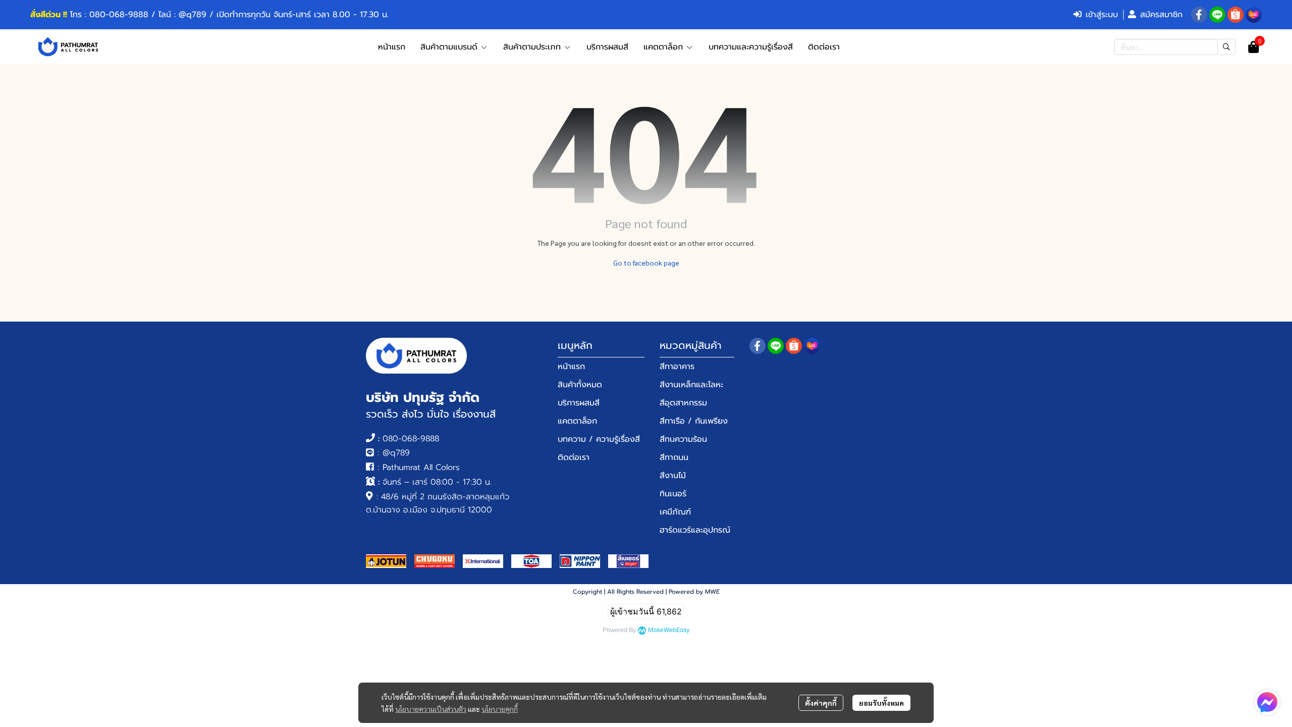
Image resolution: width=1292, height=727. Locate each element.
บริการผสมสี (579, 403)
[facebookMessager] (1267, 702)
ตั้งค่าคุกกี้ (821, 702)
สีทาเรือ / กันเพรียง (694, 421)
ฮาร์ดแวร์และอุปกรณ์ (695, 530)
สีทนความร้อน (683, 439)
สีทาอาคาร (677, 366)
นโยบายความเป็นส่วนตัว (430, 708)
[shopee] (1235, 15)
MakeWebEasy (668, 630)
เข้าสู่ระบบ (1102, 15)
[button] (1175, 47)
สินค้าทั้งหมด (580, 385)
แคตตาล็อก (577, 421)
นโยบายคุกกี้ (499, 708)
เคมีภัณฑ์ (675, 512)
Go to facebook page (646, 262)
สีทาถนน (674, 457)
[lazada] (1254, 15)
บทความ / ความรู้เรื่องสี (599, 439)
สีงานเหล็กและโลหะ (691, 385)
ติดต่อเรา (573, 457)
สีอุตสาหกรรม (683, 403)
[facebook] (1199, 15)
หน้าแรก (571, 366)
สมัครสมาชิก (1161, 15)
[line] (1217, 15)
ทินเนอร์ (673, 494)
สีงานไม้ (673, 476)
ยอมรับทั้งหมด (881, 702)
